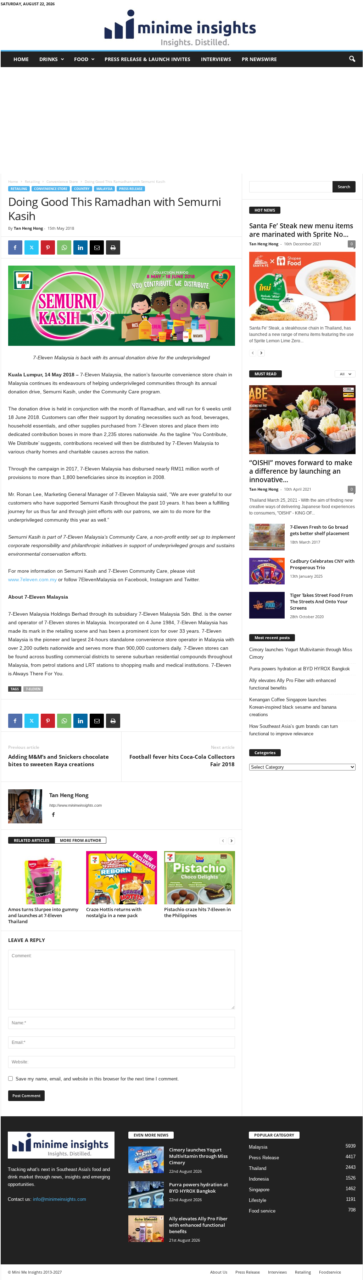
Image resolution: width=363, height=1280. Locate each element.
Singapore (259, 1189)
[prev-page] (223, 840)
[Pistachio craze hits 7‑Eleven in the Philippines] (199, 877)
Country (82, 188)
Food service (262, 1211)
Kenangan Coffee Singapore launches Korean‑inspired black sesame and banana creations (292, 707)
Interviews (216, 59)
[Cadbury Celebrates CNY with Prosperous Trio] (267, 571)
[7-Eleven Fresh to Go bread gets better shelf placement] (267, 537)
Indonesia (259, 1179)
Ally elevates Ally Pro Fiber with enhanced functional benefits (292, 684)
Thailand (257, 1168)
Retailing (32, 181)
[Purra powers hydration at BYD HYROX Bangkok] (146, 1194)
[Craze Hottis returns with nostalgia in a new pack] (121, 877)
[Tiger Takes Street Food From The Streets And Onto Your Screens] (267, 605)
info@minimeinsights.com (59, 1199)
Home (21, 59)
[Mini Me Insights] (182, 28)
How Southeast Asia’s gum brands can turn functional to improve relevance (293, 730)
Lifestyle (257, 1200)
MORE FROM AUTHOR (80, 840)
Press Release (131, 188)
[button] (352, 59)
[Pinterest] (48, 247)
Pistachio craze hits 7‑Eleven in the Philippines (197, 912)
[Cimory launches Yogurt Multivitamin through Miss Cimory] (146, 1159)
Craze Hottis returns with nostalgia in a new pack (113, 912)
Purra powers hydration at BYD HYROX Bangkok (299, 668)
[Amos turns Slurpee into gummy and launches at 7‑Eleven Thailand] (43, 877)
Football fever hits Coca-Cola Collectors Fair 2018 (182, 760)
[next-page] (231, 840)
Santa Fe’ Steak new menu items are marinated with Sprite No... (301, 230)
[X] (31, 247)
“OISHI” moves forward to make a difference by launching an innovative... (300, 471)
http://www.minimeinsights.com (75, 805)
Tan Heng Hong (28, 228)
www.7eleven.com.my (32, 579)
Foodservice (330, 1272)
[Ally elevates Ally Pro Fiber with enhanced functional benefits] (146, 1228)
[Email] (97, 247)
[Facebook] (15, 247)
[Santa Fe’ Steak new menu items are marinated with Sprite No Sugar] (302, 286)
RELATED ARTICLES (31, 840)
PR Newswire (259, 59)
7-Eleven (33, 689)
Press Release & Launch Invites (147, 59)
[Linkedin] (80, 247)
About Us (218, 1272)
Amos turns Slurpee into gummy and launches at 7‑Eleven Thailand (43, 915)
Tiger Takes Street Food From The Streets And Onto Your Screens (321, 601)
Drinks (48, 59)
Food (81, 59)
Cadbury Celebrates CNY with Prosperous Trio (322, 564)
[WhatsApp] (64, 247)
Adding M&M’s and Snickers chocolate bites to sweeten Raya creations (58, 760)
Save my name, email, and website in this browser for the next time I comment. (97, 1079)
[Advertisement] (182, 120)
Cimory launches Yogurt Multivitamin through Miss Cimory (300, 653)
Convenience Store (62, 181)
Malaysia (104, 188)
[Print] (113, 247)
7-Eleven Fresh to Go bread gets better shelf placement (319, 530)
